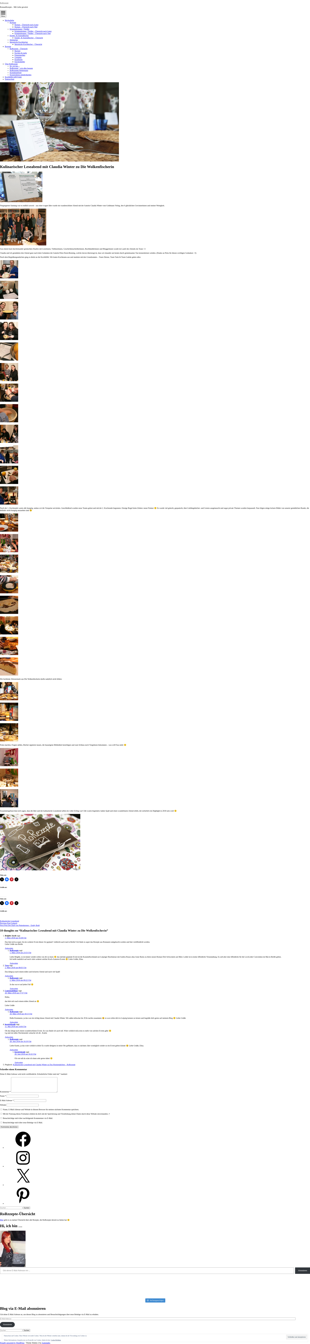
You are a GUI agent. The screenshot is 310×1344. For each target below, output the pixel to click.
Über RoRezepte (11, 64)
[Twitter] (23, 1185)
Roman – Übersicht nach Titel (26, 27)
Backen (17, 51)
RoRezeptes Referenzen (19, 70)
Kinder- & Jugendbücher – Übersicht (29, 38)
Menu (3, 16)
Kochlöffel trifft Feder (13, 77)
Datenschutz (9, 79)
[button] (155, 269)
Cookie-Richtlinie (56, 1340)
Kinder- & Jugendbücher (19, 36)
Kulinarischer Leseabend (9, 921)
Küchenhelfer (20, 62)
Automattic (46, 1343)
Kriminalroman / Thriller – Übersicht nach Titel (33, 33)
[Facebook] (23, 1148)
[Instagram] (23, 1166)
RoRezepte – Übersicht (18, 49)
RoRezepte (4, 3)
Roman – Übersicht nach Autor (26, 25)
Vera (7, 965)
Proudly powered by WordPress (12, 1343)
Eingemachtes (20, 55)
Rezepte (8, 46)
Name (3, 1096)
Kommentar (5, 1092)
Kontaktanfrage (16, 73)
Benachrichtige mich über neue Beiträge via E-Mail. (23, 1123)
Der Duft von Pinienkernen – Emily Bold (20, 925)
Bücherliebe (9, 20)
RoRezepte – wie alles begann (21, 68)
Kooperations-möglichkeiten (20, 75)
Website (3, 1105)
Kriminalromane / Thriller (19, 29)
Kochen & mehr (21, 53)
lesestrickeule (10, 1024)
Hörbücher (14, 40)
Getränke (18, 57)
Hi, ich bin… (15, 66)
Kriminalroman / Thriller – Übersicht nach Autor (33, 31)
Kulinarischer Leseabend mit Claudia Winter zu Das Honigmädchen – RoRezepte (44, 1065)
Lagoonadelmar (11, 991)
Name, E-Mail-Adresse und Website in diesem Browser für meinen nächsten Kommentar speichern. (41, 1109)
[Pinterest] (23, 1203)
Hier (1, 1220)
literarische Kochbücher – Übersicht (28, 44)
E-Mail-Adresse (7, 1100)
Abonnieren (302, 1270)
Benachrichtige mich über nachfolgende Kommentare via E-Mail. (28, 1118)
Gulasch (8, 923)
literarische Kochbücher (19, 42)
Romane (13, 23)
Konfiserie (19, 60)
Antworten (9, 948)
